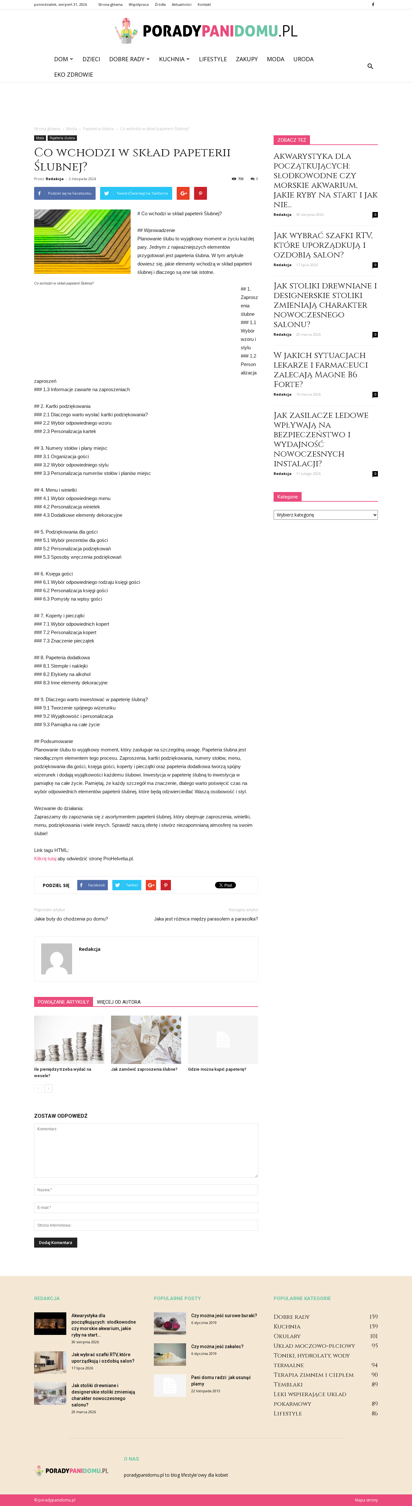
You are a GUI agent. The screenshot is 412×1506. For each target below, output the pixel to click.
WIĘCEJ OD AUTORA (119, 1002)
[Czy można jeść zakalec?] (170, 1354)
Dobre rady (127, 59)
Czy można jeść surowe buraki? (224, 1315)
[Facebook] (373, 4)
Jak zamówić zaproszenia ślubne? (144, 1069)
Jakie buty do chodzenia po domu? (71, 919)
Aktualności (182, 4)
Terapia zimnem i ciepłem (314, 1375)
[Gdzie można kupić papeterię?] (223, 1040)
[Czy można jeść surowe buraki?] (170, 1323)
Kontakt (204, 4)
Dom (61, 59)
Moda (275, 59)
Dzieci (91, 59)
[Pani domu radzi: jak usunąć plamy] (170, 1385)
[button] (370, 66)
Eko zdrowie (73, 74)
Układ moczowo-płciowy (314, 1346)
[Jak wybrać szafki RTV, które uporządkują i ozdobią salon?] (50, 1362)
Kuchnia (171, 59)
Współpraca (139, 4)
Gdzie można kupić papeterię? (217, 1069)
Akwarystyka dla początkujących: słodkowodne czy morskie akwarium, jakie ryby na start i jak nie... (326, 180)
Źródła (160, 4)
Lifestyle (213, 59)
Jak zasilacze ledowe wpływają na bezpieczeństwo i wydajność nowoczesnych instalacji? (321, 439)
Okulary (287, 1336)
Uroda (303, 59)
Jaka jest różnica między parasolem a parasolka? (206, 919)
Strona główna (110, 4)
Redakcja (55, 178)
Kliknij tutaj (45, 858)
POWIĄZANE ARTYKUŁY (63, 1002)
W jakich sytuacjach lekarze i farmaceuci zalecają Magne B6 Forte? (321, 370)
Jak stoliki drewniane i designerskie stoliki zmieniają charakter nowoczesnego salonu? (325, 305)
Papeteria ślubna (62, 138)
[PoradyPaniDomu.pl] (206, 31)
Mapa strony (366, 1500)
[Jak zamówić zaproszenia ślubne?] (146, 1040)
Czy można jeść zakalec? (217, 1346)
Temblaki (288, 1385)
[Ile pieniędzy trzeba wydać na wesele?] (69, 1040)
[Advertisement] (206, 104)
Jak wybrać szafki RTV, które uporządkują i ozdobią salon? (323, 245)
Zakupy (247, 59)
